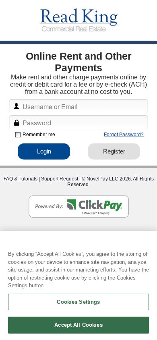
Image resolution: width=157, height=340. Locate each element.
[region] (78, 285)
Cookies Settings (78, 302)
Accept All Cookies (78, 325)
